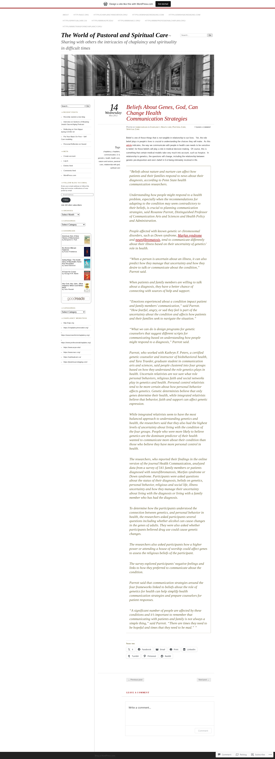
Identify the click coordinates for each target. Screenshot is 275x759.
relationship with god (112, 164)
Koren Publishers (70, 252)
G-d (118, 155)
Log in (65, 161)
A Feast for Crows (69, 272)
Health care (166, 127)
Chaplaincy (155, 127)
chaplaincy (107, 151)
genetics (101, 158)
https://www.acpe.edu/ (102, 21)
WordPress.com (69, 175)
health (108, 158)
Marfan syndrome (190, 235)
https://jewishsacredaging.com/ (148, 15)
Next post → (204, 680)
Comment (203, 730)
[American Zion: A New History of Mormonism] (87, 244)
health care (115, 158)
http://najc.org (81, 15)
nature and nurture (106, 161)
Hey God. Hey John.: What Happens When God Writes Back (72, 285)
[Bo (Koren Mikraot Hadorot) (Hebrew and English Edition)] (87, 256)
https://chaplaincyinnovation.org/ (110, 15)
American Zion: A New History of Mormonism (70, 237)
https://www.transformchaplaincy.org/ (82, 26)
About (66, 15)
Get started (163, 4)
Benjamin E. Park (70, 240)
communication (110, 155)
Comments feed (69, 171)
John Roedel (69, 289)
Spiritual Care (132, 129)
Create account (69, 156)
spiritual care (115, 168)
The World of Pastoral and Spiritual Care (114, 35)
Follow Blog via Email (75, 183)
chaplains (116, 151)
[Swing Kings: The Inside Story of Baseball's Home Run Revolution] (87, 268)
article (129, 145)
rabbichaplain (142, 127)
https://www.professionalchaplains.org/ (165, 21)
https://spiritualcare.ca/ (75, 21)
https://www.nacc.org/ (129, 21)
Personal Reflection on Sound (74, 144)
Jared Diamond (69, 265)
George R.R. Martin (71, 273)
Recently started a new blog (74, 117)
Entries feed (68, 166)
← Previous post (135, 680)
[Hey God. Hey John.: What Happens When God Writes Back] (87, 292)
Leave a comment (203, 127)
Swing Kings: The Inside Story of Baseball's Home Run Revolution (71, 262)
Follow (65, 200)
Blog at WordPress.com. (105, 756)
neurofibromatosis (147, 240)
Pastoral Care (179, 127)
